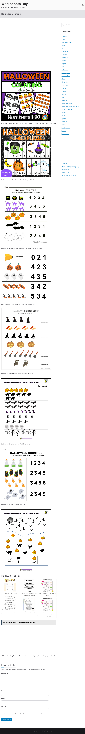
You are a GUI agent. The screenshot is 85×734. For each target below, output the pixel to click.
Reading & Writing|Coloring (70, 106)
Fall (63, 67)
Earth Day (65, 57)
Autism (64, 39)
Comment (4, 673)
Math (63, 79)
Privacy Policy (66, 172)
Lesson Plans (66, 76)
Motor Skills (65, 82)
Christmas (65, 51)
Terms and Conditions (69, 175)
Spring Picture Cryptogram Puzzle (44, 656)
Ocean (64, 91)
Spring (64, 119)
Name (3, 691)
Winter (64, 131)
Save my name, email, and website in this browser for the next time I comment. (26, 714)
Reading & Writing (67, 103)
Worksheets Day (14, 4)
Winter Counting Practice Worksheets (14, 656)
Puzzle (64, 97)
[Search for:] (73, 25)
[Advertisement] (28, 34)
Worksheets (65, 134)
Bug (63, 48)
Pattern (64, 94)
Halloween (65, 70)
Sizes (63, 115)
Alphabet (64, 36)
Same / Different (67, 109)
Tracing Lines (66, 128)
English (64, 63)
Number (64, 88)
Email (3, 698)
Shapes (64, 112)
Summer (64, 122)
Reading (64, 100)
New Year (65, 85)
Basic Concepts (66, 42)
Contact (64, 164)
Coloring (64, 54)
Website (3, 706)
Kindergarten (66, 73)
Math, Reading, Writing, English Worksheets (71, 168)
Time (63, 125)
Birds (63, 45)
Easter (64, 60)
